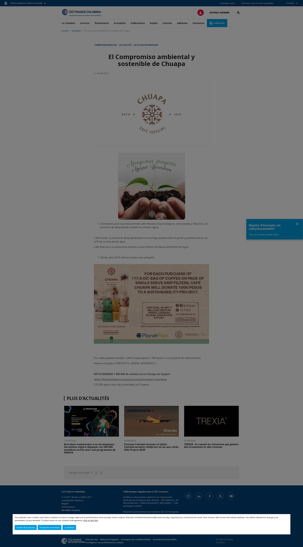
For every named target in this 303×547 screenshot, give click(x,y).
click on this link (90, 520)
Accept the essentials (49, 527)
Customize (69, 527)
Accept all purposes (25, 527)
